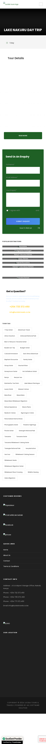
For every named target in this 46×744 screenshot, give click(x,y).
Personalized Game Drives (13, 419)
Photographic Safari (11, 425)
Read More (23, 136)
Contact (6, 561)
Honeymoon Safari (10, 371)
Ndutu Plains (26, 407)
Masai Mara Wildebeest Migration (15, 401)
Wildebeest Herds (10, 460)
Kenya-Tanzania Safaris (23, 255)
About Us (6, 555)
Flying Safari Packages (23, 250)
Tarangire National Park (12, 448)
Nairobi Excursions (23, 263)
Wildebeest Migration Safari (13, 466)
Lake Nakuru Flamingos (32, 383)
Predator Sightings (29, 425)
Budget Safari (25, 348)
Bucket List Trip (9, 348)
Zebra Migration (9, 478)
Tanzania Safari (21, 436)
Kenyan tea (18, 377)
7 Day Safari (8, 330)
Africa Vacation (9, 336)
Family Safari (27, 359)
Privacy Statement (14, 213)
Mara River (7, 395)
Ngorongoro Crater (27, 413)
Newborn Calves (10, 413)
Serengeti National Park (27, 431)
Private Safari (9, 431)
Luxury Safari (8, 389)
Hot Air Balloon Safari (30, 371)
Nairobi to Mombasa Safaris (23, 267)
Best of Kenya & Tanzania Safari (15, 342)
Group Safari (8, 365)
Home (5, 550)
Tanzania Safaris (23, 278)
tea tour (7, 454)
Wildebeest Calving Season (25, 454)
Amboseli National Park (28, 336)
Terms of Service (27, 210)
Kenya (6, 377)
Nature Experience (10, 407)
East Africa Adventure (30, 354)
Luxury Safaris (23, 259)
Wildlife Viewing (33, 472)
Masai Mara (20, 395)
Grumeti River (23, 365)
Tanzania (7, 436)
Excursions (23, 246)
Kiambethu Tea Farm (11, 383)
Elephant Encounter (11, 359)
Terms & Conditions (11, 566)
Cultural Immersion (11, 354)
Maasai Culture (23, 389)
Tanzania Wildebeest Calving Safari (16, 442)
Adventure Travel (24, 330)
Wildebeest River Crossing (13, 472)
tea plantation (31, 448)
